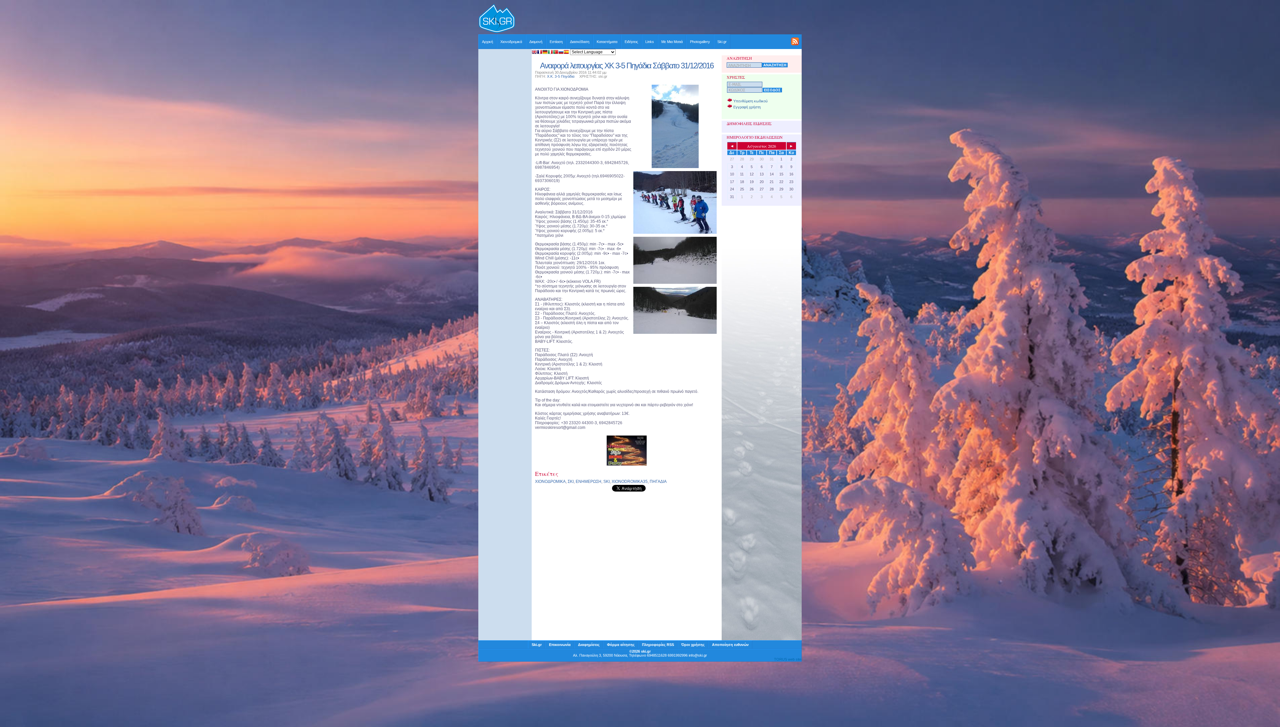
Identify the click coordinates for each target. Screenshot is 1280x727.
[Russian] (561, 52)
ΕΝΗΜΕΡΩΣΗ (588, 481)
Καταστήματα (607, 42)
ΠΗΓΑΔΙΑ (658, 481)
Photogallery (700, 42)
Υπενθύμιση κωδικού (750, 101)
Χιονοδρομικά (511, 42)
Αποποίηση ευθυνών (730, 645)
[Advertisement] (658, 19)
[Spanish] (566, 52)
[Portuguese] (555, 52)
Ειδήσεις (631, 42)
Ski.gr (722, 42)
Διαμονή (535, 42)
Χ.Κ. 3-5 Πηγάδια (560, 76)
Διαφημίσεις (589, 645)
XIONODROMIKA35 (630, 481)
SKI (606, 481)
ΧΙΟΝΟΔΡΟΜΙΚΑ (550, 481)
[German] (545, 52)
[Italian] (550, 52)
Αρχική (487, 42)
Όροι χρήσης (693, 645)
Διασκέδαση (579, 42)
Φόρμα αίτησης (621, 645)
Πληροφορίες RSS (658, 645)
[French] (539, 52)
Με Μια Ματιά (672, 42)
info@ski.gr (698, 655)
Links (649, 42)
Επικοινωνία (560, 645)
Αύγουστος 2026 (761, 146)
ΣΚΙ (571, 481)
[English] (534, 52)
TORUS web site (787, 659)
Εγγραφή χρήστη (747, 107)
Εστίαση (556, 42)
